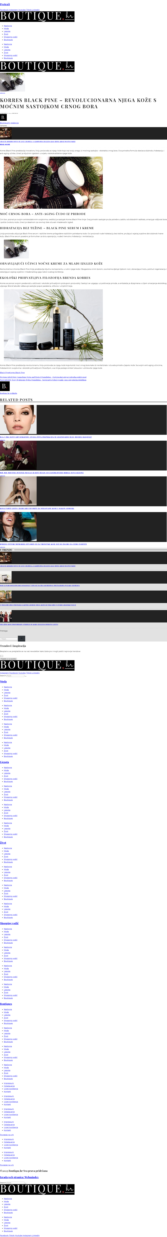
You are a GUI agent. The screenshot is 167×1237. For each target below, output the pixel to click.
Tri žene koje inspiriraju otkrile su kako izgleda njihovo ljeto (29, 624)
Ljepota (7, 31)
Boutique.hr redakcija (9, 123)
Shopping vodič (10, 37)
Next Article (4, 380)
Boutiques (8, 40)
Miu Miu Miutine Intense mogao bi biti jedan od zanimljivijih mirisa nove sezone (42, 473)
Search (3, 676)
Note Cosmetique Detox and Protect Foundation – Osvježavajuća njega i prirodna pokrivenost (49, 377)
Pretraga (4, 631)
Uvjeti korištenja (11, 1089)
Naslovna (8, 26)
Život (6, 34)
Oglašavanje (9, 1086)
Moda (6, 28)
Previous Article (6, 377)
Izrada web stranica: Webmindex (19, 1177)
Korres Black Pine (17, 373)
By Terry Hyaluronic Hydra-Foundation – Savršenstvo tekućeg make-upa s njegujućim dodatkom (47, 380)
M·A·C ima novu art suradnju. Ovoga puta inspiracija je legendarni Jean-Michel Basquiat (46, 437)
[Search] (21, 639)
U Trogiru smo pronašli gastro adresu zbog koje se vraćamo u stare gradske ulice (38, 605)
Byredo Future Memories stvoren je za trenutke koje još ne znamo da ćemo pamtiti (43, 544)
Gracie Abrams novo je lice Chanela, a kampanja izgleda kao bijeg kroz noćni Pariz (37, 142)
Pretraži (5, 4)
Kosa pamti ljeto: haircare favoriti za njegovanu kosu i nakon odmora (37, 508)
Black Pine (4, 373)
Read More (5, 144)
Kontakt (7, 1092)
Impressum (9, 1083)
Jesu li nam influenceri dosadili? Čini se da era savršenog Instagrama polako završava (40, 585)
